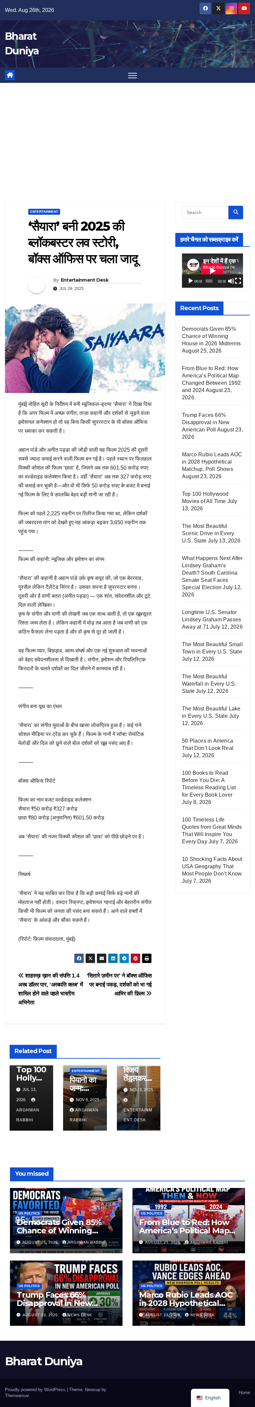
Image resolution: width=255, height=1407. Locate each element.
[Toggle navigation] (133, 75)
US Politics (29, 1213)
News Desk (80, 1315)
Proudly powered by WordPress (36, 1389)
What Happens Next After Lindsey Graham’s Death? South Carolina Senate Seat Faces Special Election (212, 572)
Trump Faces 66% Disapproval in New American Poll (206, 422)
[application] (212, 270)
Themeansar (17, 1395)
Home (244, 1392)
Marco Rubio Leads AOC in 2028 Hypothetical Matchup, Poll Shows (212, 462)
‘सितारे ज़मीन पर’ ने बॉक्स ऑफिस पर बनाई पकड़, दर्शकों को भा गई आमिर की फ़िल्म (119, 984)
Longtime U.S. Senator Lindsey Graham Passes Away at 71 (211, 619)
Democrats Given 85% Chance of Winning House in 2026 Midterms (211, 336)
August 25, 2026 (41, 1242)
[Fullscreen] (238, 281)
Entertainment (44, 211)
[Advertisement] (127, 132)
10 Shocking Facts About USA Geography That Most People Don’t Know (212, 866)
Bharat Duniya (43, 1361)
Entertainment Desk (84, 280)
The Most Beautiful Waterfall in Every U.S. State (209, 684)
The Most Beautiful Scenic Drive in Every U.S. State (208, 533)
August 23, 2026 (163, 1242)
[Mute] (231, 281)
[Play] (190, 281)
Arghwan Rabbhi (28, 1115)
